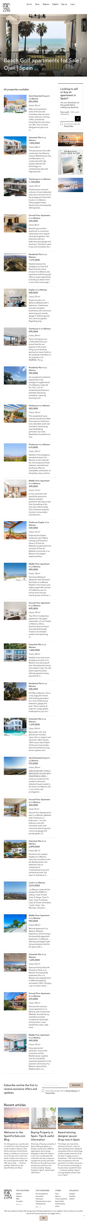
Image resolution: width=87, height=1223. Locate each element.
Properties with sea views (43, 1201)
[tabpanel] (15, 106)
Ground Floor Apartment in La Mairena (39, 217)
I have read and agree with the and (63, 1092)
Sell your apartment (61, 1199)
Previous (6, 110)
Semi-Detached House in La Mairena (39, 97)
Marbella (19, 1194)
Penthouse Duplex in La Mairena (39, 523)
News (37, 4)
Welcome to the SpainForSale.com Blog (14, 1136)
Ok (43, 1218)
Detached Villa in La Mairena (37, 139)
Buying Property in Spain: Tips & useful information (42, 1136)
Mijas (17, 1199)
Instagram (72, 1194)
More (17, 1204)
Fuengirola (19, 1201)
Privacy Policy (68, 126)
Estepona (19, 1196)
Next (24, 110)
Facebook (72, 1196)
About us (58, 1196)
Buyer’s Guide (59, 1201)
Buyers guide (64, 112)
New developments (42, 1194)
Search (29, 4)
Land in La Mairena (37, 883)
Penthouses (39, 1199)
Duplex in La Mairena (38, 290)
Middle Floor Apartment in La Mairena (39, 482)
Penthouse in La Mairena (39, 406)
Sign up (64, 4)
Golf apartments (40, 1204)
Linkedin (71, 1199)
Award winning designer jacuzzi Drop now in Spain (69, 1136)
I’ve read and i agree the (72, 125)
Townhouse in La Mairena (40, 179)
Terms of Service (71, 1091)
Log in (72, 4)
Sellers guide (75, 112)
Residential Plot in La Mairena (38, 256)
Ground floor (40, 1196)
